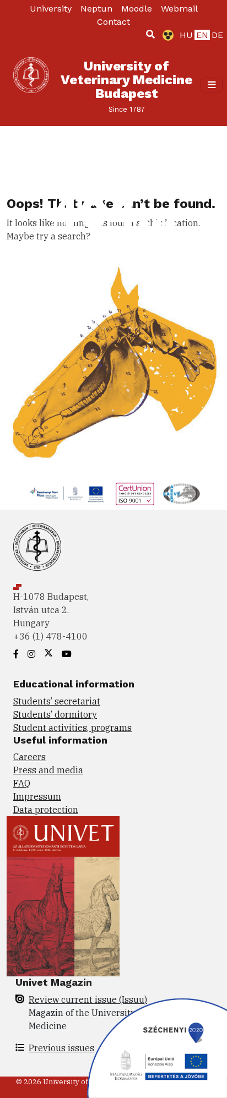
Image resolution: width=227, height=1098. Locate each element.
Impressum (37, 796)
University (51, 8)
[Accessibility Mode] (166, 35)
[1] (150, 34)
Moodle (136, 8)
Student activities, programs (72, 727)
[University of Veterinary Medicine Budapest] (31, 85)
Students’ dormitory (55, 714)
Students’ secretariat (56, 701)
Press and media (48, 769)
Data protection (45, 809)
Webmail (179, 8)
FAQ (21, 783)
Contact (113, 22)
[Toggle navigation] (212, 85)
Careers (29, 756)
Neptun (96, 8)
